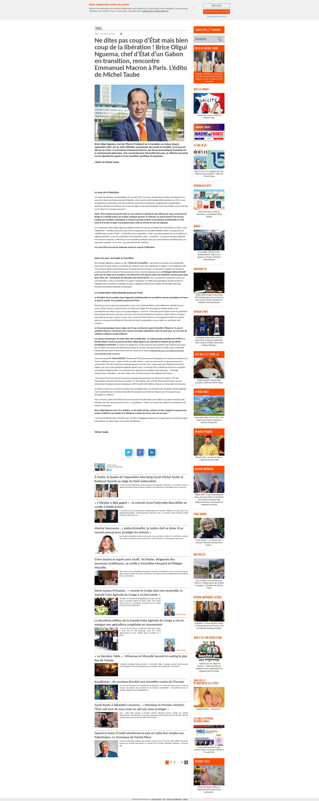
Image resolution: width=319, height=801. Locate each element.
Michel (111, 465)
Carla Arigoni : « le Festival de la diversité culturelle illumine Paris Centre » (209, 542)
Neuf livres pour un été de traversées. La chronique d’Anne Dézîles (209, 214)
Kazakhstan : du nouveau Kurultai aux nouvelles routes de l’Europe (139, 682)
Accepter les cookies (216, 12)
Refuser (216, 6)
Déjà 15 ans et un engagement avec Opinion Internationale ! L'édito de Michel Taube (209, 173)
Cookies (185, 799)
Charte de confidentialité (174, 799)
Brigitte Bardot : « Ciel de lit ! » (209, 709)
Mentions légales (156, 799)
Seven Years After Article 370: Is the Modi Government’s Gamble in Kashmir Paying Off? (209, 420)
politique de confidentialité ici (155, 11)
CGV (164, 799)
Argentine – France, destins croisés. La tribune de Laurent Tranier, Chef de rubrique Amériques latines (209, 625)
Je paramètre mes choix (216, 16)
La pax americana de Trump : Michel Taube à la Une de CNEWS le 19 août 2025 (209, 749)
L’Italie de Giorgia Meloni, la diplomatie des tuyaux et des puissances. (209, 789)
